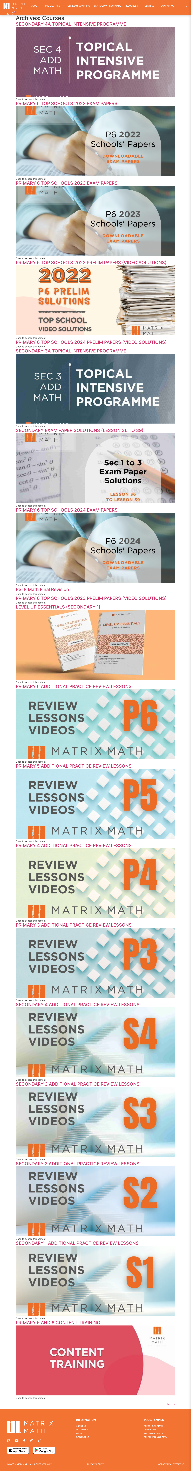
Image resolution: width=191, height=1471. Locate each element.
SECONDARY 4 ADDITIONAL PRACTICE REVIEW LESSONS (78, 1004)
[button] (186, 6)
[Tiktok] (39, 1440)
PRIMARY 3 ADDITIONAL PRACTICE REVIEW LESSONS (74, 925)
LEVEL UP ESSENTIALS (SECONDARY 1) (58, 607)
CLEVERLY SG (177, 1464)
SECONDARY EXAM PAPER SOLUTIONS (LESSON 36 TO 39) (79, 430)
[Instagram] (8, 1440)
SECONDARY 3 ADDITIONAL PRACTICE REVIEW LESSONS (78, 1084)
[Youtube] (16, 1440)
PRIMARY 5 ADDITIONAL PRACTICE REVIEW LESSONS (74, 766)
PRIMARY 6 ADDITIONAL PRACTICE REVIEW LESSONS (74, 686)
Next (171, 1404)
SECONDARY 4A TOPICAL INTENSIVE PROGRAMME (71, 24)
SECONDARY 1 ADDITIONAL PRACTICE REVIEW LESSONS (77, 1243)
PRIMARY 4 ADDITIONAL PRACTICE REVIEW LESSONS (74, 845)
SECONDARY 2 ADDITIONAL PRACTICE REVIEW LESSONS (77, 1163)
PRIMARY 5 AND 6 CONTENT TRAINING (58, 1322)
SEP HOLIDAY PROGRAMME (107, 6)
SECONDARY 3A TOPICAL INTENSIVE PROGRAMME (71, 351)
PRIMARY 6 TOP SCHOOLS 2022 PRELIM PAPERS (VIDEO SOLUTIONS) (91, 262)
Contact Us (167, 6)
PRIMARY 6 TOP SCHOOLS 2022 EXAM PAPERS (66, 103)
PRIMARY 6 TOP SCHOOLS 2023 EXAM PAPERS (67, 183)
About (34, 6)
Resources (131, 6)
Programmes (52, 6)
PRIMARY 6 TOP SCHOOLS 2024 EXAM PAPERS (67, 510)
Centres (149, 6)
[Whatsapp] (32, 1440)
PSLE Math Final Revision (42, 589)
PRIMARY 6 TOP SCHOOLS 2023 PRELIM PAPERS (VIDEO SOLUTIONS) (91, 598)
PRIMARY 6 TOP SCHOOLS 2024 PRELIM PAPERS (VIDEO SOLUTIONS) (91, 342)
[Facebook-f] (24, 1440)
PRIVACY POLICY (95, 1464)
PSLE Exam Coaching (78, 6)
